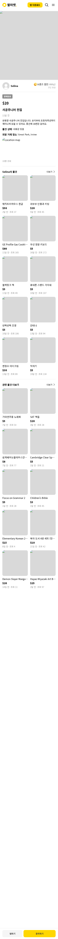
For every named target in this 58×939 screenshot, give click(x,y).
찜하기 (12, 933)
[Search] (46, 5)
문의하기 (39, 933)
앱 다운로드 (35, 4)
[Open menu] (53, 5)
